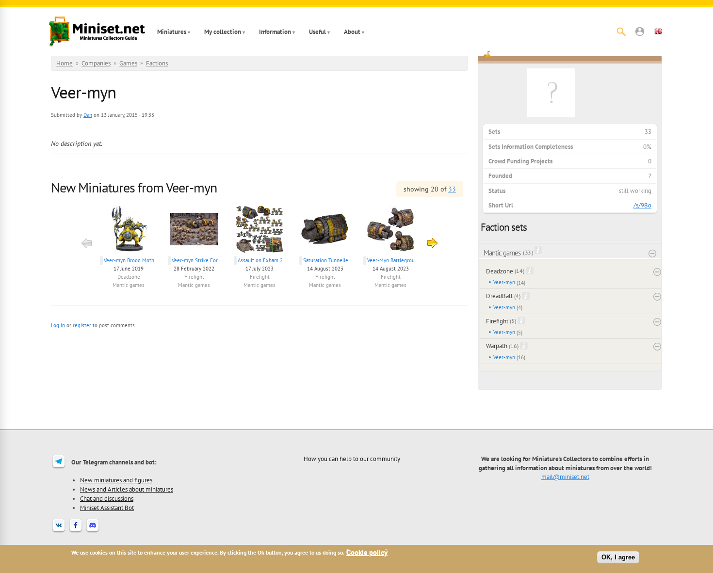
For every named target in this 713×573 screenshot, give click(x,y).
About (352, 32)
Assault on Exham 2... (262, 260)
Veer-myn (504, 282)
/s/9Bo (642, 205)
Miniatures (171, 32)
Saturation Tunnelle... (327, 260)
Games (128, 63)
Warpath (496, 346)
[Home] (97, 31)
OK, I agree (618, 557)
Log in (58, 325)
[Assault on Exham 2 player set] (260, 230)
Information (275, 32)
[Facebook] (75, 531)
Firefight (194, 276)
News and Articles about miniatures (126, 489)
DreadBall (499, 296)
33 (452, 189)
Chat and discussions (106, 498)
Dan (87, 114)
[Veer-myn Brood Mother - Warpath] (129, 230)
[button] (639, 31)
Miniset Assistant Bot (107, 507)
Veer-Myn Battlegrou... (393, 260)
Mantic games (129, 285)
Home (64, 63)
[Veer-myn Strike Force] (194, 230)
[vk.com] (58, 531)
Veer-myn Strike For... (196, 260)
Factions (157, 63)
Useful (317, 32)
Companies (96, 63)
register (82, 325)
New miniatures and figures (116, 480)
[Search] (621, 31)
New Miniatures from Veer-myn (134, 187)
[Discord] (92, 531)
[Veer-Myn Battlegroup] (390, 230)
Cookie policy (367, 552)
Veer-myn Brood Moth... (131, 260)
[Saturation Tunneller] (325, 230)
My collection (222, 32)
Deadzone (128, 276)
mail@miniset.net (565, 476)
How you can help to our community (352, 458)
